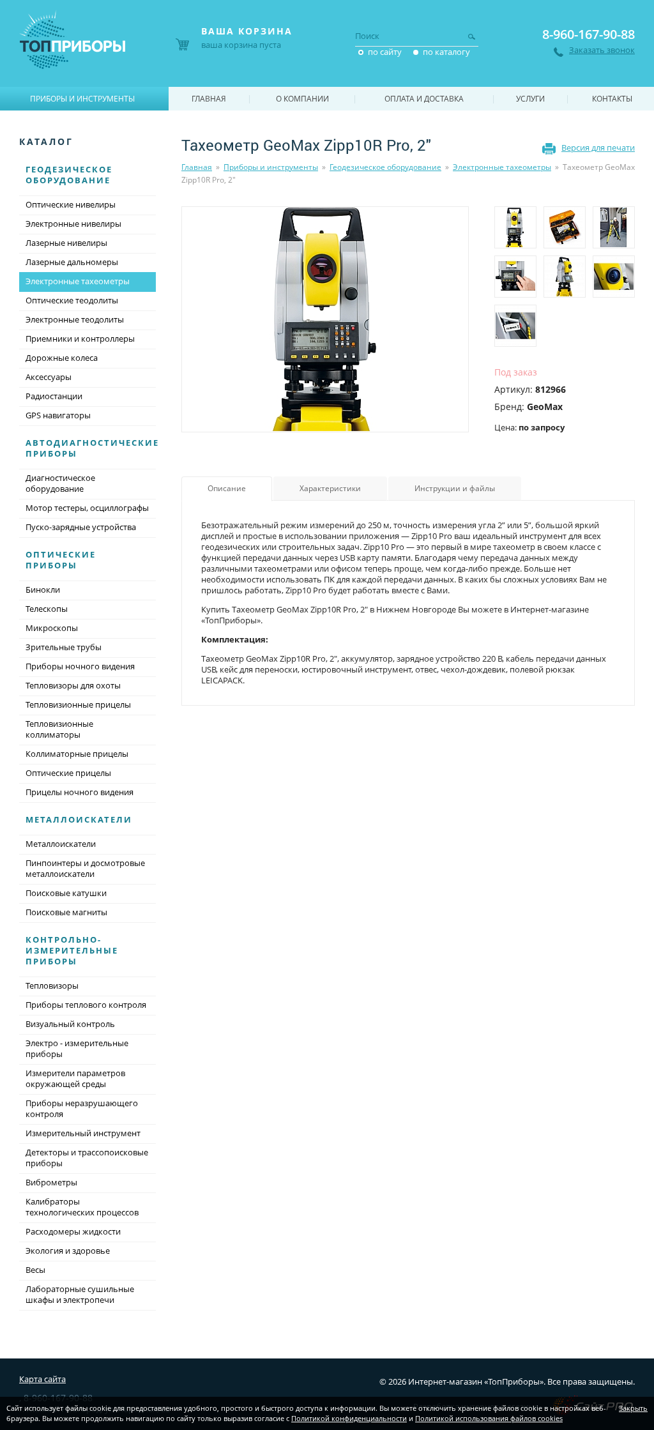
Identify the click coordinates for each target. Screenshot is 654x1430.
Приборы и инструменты (271, 167)
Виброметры (51, 1182)
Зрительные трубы (64, 647)
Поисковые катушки (66, 893)
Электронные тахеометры (502, 167)
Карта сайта (42, 1379)
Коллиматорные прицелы (77, 753)
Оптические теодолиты (72, 300)
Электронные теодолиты (75, 319)
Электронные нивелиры (73, 223)
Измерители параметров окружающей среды (75, 1078)
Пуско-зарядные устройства (81, 527)
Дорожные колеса (62, 357)
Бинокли (43, 589)
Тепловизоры (52, 985)
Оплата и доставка (424, 98)
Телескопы (47, 608)
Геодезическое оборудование (385, 167)
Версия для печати (598, 147)
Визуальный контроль (70, 1024)
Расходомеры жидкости (73, 1231)
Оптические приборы (61, 560)
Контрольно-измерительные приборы (72, 950)
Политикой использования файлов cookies (489, 1418)
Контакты (612, 98)
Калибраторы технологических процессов (82, 1207)
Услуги (530, 98)
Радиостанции (54, 396)
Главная (196, 167)
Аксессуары (49, 377)
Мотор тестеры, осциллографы (87, 507)
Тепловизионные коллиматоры (59, 729)
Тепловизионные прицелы (78, 704)
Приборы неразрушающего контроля (82, 1108)
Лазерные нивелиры (66, 242)
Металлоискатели (79, 819)
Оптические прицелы (68, 773)
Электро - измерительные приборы (77, 1048)
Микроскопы (52, 628)
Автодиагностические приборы (92, 448)
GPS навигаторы (58, 415)
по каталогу (446, 51)
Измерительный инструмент (83, 1133)
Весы (35, 1269)
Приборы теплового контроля (86, 1004)
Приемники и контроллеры (80, 338)
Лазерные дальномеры (72, 262)
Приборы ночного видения (80, 666)
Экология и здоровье (68, 1250)
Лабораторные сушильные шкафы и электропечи (80, 1294)
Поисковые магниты (66, 912)
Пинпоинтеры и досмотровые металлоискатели (85, 868)
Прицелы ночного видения (79, 792)
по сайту (385, 51)
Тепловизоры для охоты (73, 685)
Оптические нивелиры (71, 204)
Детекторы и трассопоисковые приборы (87, 1157)
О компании (302, 98)
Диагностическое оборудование (60, 483)
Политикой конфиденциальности (349, 1418)
